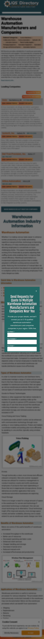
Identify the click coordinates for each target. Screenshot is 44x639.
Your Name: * (10, 331)
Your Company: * (11, 339)
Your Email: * (10, 346)
